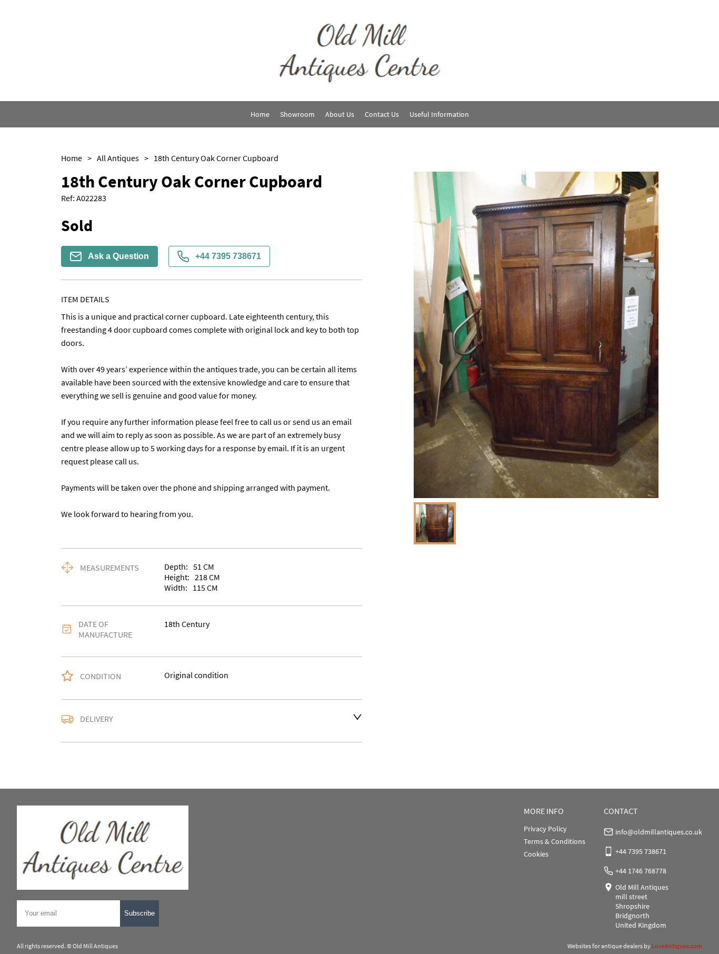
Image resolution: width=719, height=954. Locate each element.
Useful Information (439, 114)
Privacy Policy (545, 828)
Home (260, 114)
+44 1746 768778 (640, 871)
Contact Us (382, 114)
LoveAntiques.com (677, 946)
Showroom (297, 114)
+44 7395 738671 (228, 256)
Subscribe (139, 913)
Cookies (536, 854)
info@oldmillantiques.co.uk (658, 832)
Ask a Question (118, 256)
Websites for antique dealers (605, 946)
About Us (339, 114)
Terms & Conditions (554, 841)
